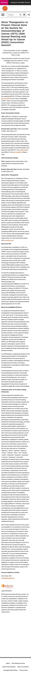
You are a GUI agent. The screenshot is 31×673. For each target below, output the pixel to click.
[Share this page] (29, 14)
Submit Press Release (8, 667)
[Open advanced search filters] (24, 14)
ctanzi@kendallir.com (7, 578)
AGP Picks (4, 2)
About (8, 663)
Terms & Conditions (23, 667)
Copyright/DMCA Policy (10, 670)
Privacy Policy (23, 670)
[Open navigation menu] (2, 14)
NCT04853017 (17, 152)
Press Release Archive (18, 663)
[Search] (20, 14)
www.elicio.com (8, 240)
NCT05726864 (6, 98)
